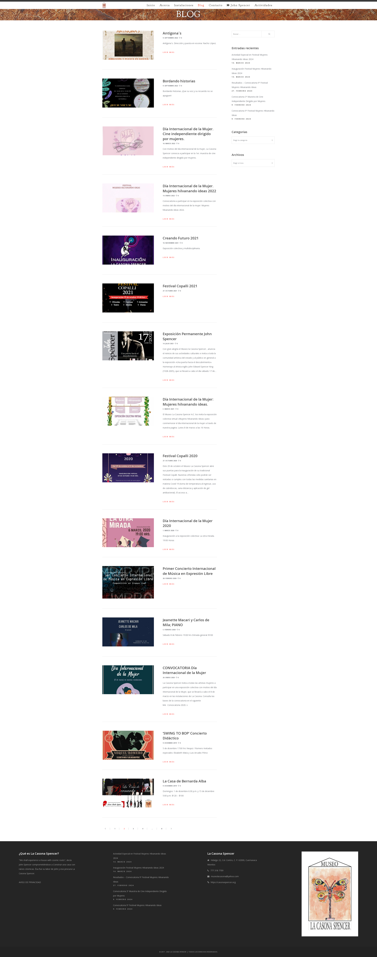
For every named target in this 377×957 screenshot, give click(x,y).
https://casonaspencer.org (223, 882)
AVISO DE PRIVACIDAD (30, 882)
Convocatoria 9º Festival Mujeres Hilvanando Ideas (137, 905)
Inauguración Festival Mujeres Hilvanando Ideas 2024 (138, 867)
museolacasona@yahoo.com (225, 876)
